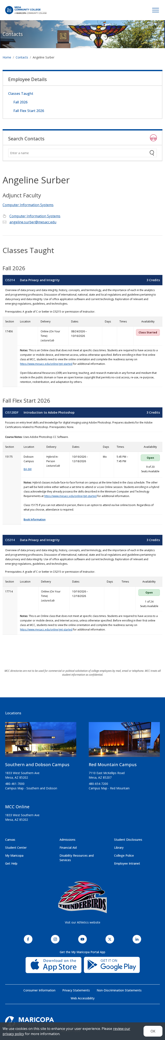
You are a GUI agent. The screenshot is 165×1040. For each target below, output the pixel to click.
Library (119, 847)
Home (7, 57)
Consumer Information (39, 990)
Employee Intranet (127, 863)
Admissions (67, 840)
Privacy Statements (76, 990)
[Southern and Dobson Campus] (40, 741)
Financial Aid (68, 847)
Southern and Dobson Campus (37, 764)
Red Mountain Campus (113, 764)
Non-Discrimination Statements (119, 990)
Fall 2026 (20, 102)
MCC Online (17, 807)
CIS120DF (11, 412)
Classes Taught (20, 93)
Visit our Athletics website (82, 922)
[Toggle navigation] (155, 10)
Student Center (16, 847)
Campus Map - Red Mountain (109, 788)
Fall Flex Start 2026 (28, 110)
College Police (124, 855)
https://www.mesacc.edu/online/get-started (46, 364)
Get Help (11, 863)
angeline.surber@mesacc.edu (32, 222)
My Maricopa (14, 855)
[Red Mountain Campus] (124, 741)
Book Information (35, 519)
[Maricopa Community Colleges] (82, 1021)
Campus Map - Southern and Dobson (31, 788)
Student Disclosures (128, 840)
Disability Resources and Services (77, 857)
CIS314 (10, 280)
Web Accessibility (83, 998)
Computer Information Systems (28, 204)
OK (153, 1031)
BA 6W (28, 469)
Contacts (13, 34)
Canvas (10, 840)
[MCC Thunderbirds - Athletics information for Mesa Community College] (82, 897)
